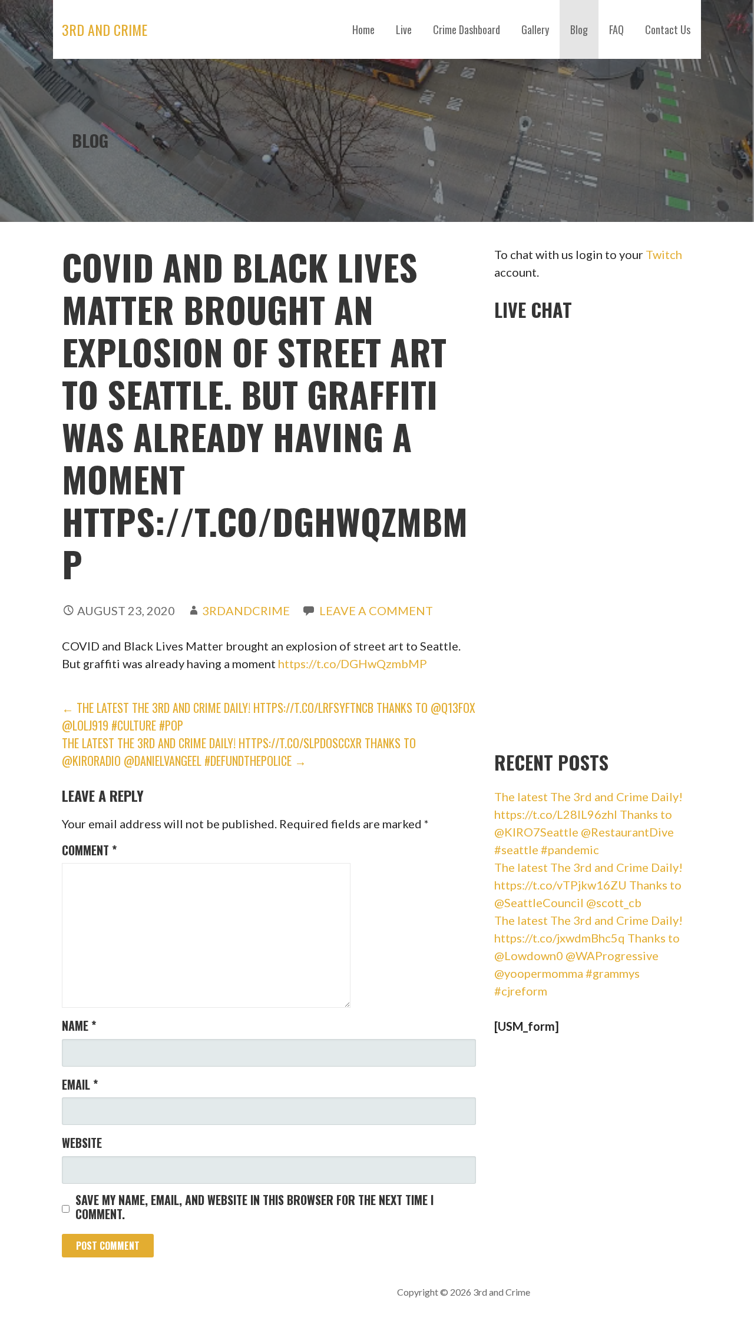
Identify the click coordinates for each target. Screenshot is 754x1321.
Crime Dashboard (466, 29)
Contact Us (667, 29)
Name (79, 1025)
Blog (579, 29)
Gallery (535, 29)
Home (363, 29)
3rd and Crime (104, 29)
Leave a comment (376, 610)
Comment (89, 850)
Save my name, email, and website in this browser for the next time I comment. (254, 1207)
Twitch (664, 254)
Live (404, 29)
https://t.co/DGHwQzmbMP (352, 663)
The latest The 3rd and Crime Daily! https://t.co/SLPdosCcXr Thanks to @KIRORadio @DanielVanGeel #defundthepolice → (239, 751)
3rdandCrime (246, 610)
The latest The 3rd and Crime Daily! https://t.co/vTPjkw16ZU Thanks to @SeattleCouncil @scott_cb (588, 885)
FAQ (616, 29)
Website (82, 1142)
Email (80, 1084)
